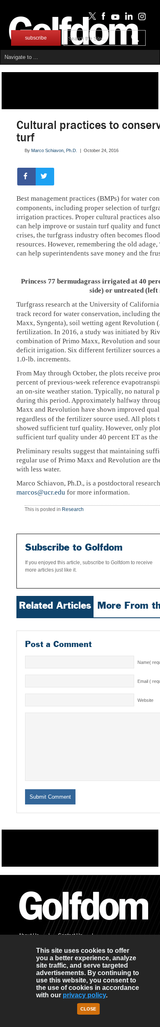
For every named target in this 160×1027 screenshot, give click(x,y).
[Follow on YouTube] (113, 18)
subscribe (36, 38)
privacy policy (84, 995)
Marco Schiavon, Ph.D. (54, 150)
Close (88, 1008)
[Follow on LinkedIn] (127, 18)
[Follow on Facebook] (102, 18)
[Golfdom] (84, 923)
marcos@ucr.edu (40, 492)
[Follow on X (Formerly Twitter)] (90, 18)
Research (73, 509)
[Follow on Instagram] (140, 18)
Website (145, 700)
